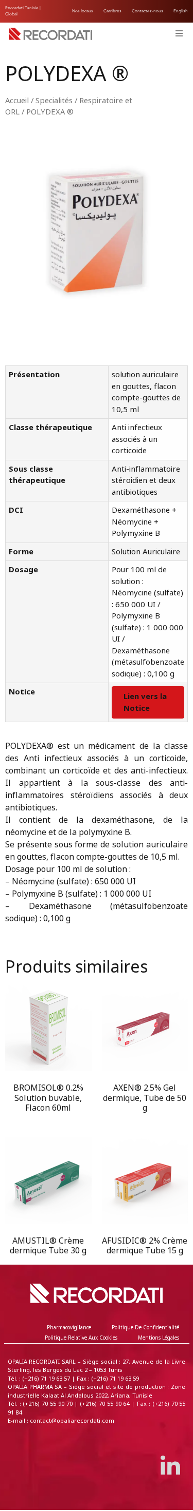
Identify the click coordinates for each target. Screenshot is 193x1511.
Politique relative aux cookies (81, 1338)
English (180, 11)
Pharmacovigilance (69, 1327)
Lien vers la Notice (145, 702)
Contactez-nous (147, 11)
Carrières (112, 11)
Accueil (17, 100)
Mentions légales (158, 1338)
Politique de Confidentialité (145, 1327)
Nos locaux (82, 11)
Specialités (54, 100)
